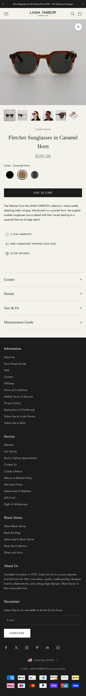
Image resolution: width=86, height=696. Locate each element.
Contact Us (10, 465)
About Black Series (15, 526)
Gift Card (9, 498)
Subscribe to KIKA (14, 423)
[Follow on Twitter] (16, 648)
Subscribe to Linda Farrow (19, 416)
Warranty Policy (13, 484)
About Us (9, 357)
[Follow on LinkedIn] (48, 648)
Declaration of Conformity (19, 410)
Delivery (9, 445)
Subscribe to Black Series (19, 539)
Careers (8, 377)
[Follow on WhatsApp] (58, 648)
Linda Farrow (43, 129)
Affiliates (9, 383)
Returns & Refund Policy (18, 478)
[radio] (9, 175)
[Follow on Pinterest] (37, 648)
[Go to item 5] (60, 115)
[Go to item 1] (9, 115)
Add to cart (42, 193)
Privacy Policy (12, 403)
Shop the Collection (15, 546)
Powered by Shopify (56, 668)
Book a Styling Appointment (20, 458)
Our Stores (10, 451)
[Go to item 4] (48, 115)
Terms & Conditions (15, 390)
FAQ (6, 370)
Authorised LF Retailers (17, 491)
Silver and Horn (13, 552)
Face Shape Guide (15, 364)
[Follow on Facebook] (6, 648)
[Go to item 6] (73, 115)
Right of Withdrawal (16, 504)
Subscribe (17, 633)
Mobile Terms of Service (18, 397)
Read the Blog (12, 533)
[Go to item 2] (22, 115)
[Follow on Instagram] (27, 648)
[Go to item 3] (35, 115)
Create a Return (13, 471)
